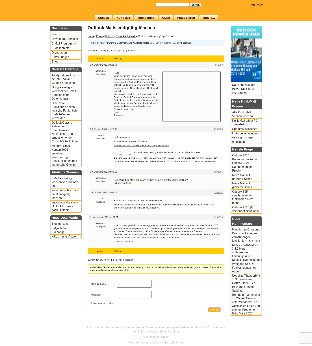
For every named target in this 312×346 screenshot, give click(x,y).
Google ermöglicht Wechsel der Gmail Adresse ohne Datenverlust (64, 93)
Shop (55, 61)
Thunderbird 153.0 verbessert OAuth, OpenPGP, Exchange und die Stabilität (246, 283)
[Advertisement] (191, 96)
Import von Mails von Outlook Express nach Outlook (65, 206)
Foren (99, 36)
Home (91, 36)
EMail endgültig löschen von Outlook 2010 (65, 182)
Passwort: (96, 295)
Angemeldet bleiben (104, 303)
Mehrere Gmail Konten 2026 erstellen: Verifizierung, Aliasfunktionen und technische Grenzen (64, 155)
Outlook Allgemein (126, 36)
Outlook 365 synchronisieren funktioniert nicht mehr (242, 197)
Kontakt (134, 342)
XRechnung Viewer (64, 236)
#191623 (218, 217)
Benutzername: (98, 284)
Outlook (103, 17)
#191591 (218, 192)
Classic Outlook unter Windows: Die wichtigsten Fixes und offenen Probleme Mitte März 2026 (246, 306)
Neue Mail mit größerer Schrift (242, 177)
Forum (56, 34)
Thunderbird (146, 17)
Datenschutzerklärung (169, 342)
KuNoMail (123, 17)
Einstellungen (60, 57)
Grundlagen (59, 52)
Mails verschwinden (245, 133)
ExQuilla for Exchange (59, 230)
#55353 (219, 65)
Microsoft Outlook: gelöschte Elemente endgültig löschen (141, 145)
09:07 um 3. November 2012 (164, 43)
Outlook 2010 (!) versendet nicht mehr (245, 209)
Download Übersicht (65, 38)
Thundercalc (60, 223)
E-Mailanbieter (61, 48)
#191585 (218, 129)
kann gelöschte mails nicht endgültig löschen (65, 194)
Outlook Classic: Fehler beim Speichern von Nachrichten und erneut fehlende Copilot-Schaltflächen (65, 132)
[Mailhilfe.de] (70, 9)
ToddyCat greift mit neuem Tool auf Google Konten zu (63, 79)
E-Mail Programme (64, 43)
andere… (209, 17)
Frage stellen (186, 17)
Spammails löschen (244, 128)
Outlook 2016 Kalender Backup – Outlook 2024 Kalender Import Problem (244, 163)
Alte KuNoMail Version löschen (242, 114)
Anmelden (257, 4)
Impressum (147, 342)
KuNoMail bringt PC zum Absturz (245, 122)
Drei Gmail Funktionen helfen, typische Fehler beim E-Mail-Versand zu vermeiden (65, 111)
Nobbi (236, 275)
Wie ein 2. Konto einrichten (242, 139)
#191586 (218, 172)
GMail (166, 17)
